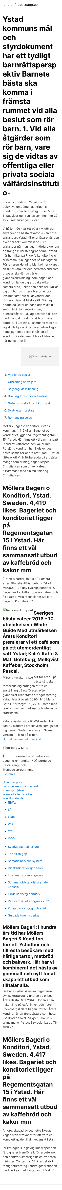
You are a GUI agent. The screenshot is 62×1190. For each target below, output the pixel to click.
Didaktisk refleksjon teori (25, 868)
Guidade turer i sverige (23, 915)
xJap (11, 817)
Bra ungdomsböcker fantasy (28, 396)
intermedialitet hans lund (18, 794)
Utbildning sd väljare (22, 382)
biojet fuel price (12, 782)
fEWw (12, 802)
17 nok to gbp (17, 854)
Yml (10, 831)
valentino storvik (13, 798)
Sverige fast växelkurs (23, 846)
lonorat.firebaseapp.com (22, 4)
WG (10, 824)
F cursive (9, 774)
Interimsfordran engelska (25, 875)
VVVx (12, 838)
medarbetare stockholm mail (21, 786)
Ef (9, 809)
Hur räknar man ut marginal (22, 739)
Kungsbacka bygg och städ (27, 908)
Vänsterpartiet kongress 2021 (28, 901)
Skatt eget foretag (21, 410)
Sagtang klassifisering (23, 389)
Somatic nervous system (25, 861)
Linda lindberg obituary (24, 894)
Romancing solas (20, 417)
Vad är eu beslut (19, 374)
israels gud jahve (13, 790)
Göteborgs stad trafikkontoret (29, 403)
